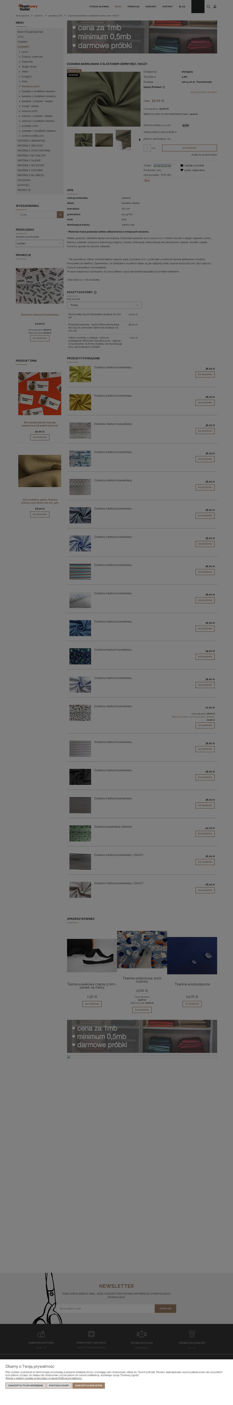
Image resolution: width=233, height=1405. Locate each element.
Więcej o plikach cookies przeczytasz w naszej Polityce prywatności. (43, 1378)
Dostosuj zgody (59, 1385)
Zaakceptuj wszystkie (88, 1385)
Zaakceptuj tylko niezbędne (25, 1385)
